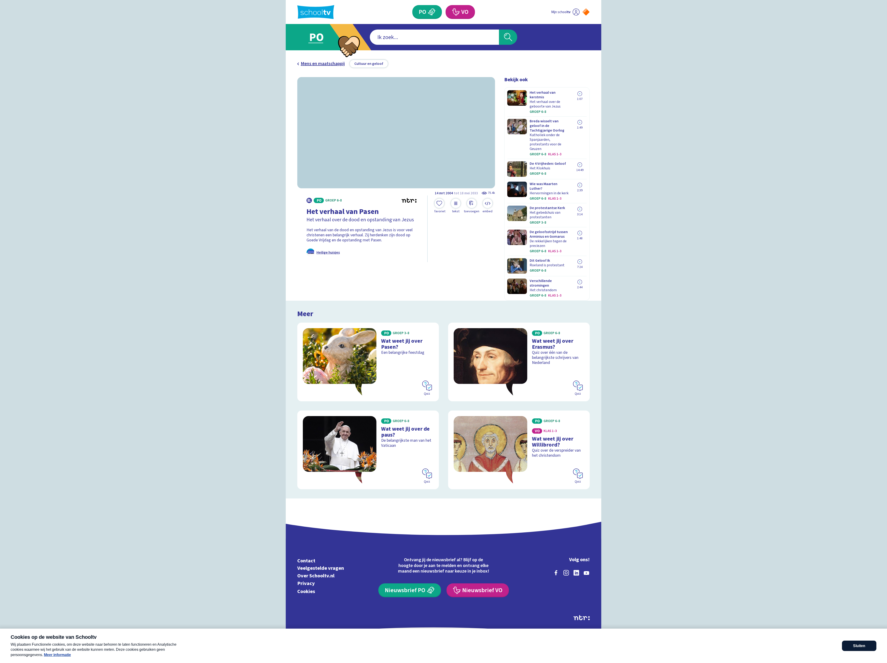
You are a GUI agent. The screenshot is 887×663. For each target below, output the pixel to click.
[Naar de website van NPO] (586, 12)
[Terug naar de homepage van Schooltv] (315, 12)
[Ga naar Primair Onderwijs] (320, 37)
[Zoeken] (508, 37)
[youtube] (586, 573)
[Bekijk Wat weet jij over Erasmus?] (519, 362)
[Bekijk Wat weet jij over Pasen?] (368, 362)
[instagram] (566, 573)
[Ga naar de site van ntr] (582, 617)
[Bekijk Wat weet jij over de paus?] (368, 450)
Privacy (306, 583)
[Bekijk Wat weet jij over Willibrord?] (519, 450)
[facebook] (556, 573)
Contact (306, 560)
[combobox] (434, 37)
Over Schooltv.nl (315, 575)
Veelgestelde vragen (320, 568)
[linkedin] (576, 573)
